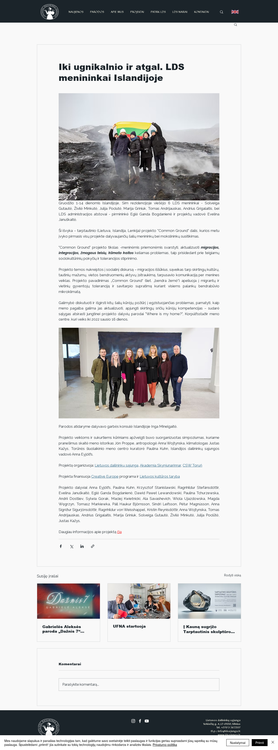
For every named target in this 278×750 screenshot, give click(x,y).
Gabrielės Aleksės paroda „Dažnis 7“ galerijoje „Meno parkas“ (61, 629)
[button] (235, 24)
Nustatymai (237, 742)
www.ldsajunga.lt (229, 734)
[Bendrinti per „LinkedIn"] (82, 546)
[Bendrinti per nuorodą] (93, 546)
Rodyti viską (232, 575)
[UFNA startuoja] (139, 601)
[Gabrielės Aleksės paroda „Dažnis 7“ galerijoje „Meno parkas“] (68, 601)
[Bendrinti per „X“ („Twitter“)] (71, 546)
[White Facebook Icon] (139, 720)
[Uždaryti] (272, 743)
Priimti (259, 742)
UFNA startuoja (129, 626)
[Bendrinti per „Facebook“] (61, 546)
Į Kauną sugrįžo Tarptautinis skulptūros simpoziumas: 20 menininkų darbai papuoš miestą (208, 629)
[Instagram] (133, 720)
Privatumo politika (165, 744)
